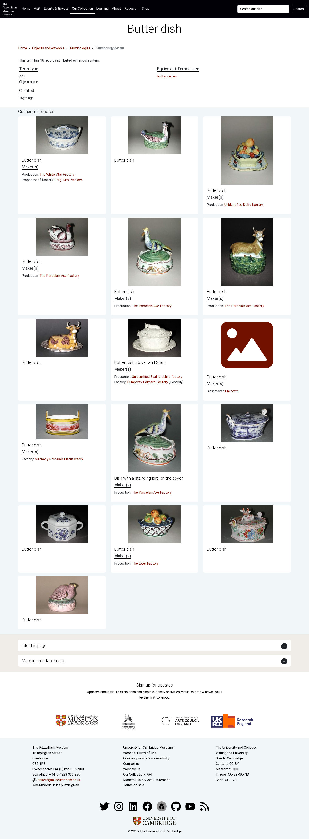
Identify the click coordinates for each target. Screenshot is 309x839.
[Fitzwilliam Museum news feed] (204, 806)
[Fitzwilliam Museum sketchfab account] (162, 806)
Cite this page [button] (34, 645)
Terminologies (79, 48)
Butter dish (32, 160)
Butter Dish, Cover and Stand (140, 362)
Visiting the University (232, 753)
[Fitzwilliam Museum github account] (176, 806)
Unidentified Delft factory (243, 205)
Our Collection (82, 9)
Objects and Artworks (48, 48)
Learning (102, 9)
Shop (145, 9)
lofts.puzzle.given (66, 785)
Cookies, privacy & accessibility (146, 758)
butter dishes (167, 76)
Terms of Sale (133, 785)
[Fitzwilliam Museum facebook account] (133, 806)
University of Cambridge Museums (148, 748)
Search (298, 9)
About (116, 9)
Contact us (131, 764)
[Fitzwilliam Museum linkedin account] (148, 806)
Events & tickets (56, 9)
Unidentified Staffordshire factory (157, 377)
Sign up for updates (154, 685)
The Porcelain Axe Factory (59, 276)
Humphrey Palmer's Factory (148, 382)
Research (131, 9)
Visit (37, 9)
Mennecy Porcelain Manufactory (59, 459)
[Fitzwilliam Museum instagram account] (119, 806)
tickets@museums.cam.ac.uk (58, 780)
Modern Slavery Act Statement (146, 780)
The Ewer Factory (145, 563)
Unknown (231, 391)
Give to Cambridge (229, 758)
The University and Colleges (236, 748)
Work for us (131, 769)
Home (27, 8)
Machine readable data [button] (43, 660)
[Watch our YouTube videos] (191, 806)
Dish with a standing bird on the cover (148, 478)
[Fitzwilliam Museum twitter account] (105, 806)
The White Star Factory (57, 174)
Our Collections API (137, 774)
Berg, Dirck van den (68, 180)
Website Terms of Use (140, 753)
